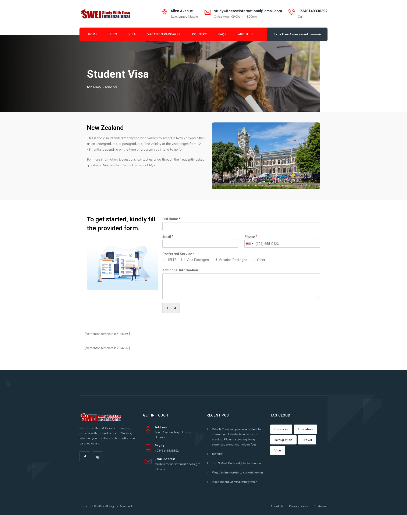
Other (261, 260)
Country (199, 34)
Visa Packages (198, 260)
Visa (132, 34)
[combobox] (249, 243)
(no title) (217, 454)
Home (92, 34)
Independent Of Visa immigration (234, 482)
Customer (321, 506)
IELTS (113, 34)
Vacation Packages (164, 34)
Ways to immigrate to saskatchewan (237, 472)
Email (167, 237)
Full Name (171, 219)
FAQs (222, 34)
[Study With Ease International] (105, 14)
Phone (250, 237)
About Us (246, 34)
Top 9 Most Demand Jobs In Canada (236, 463)
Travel (307, 439)
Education (305, 429)
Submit (171, 308)
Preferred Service (178, 254)
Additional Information (180, 270)
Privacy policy (298, 506)
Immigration (283, 439)
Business (281, 429)
